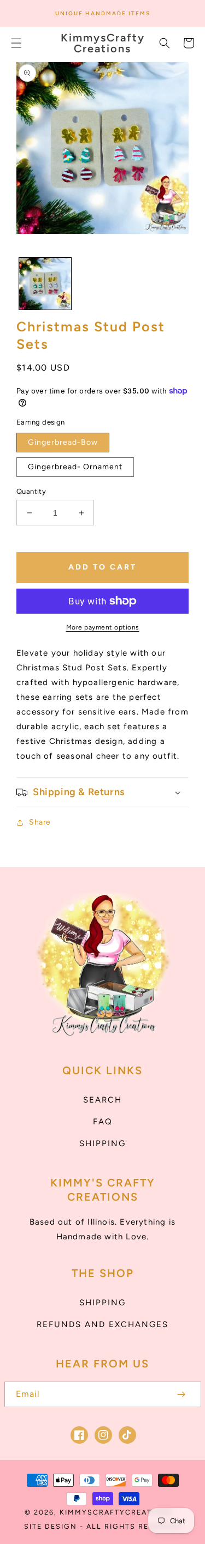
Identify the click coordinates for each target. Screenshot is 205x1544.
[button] (16, 43)
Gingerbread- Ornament (75, 466)
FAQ (103, 1122)
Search (102, 1100)
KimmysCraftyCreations (116, 1512)
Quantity (31, 491)
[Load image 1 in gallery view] (45, 284)
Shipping (102, 1143)
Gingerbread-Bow (63, 442)
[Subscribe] (181, 1394)
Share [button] (40, 822)
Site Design (50, 1526)
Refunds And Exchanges (102, 1324)
